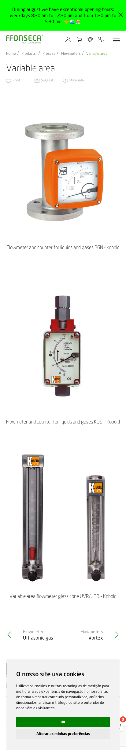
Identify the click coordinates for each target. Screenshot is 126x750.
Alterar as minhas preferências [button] (63, 733)
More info (76, 80)
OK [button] (63, 722)
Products (28, 53)
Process (49, 53)
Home (11, 53)
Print (16, 80)
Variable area (96, 53)
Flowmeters (71, 53)
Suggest (47, 80)
